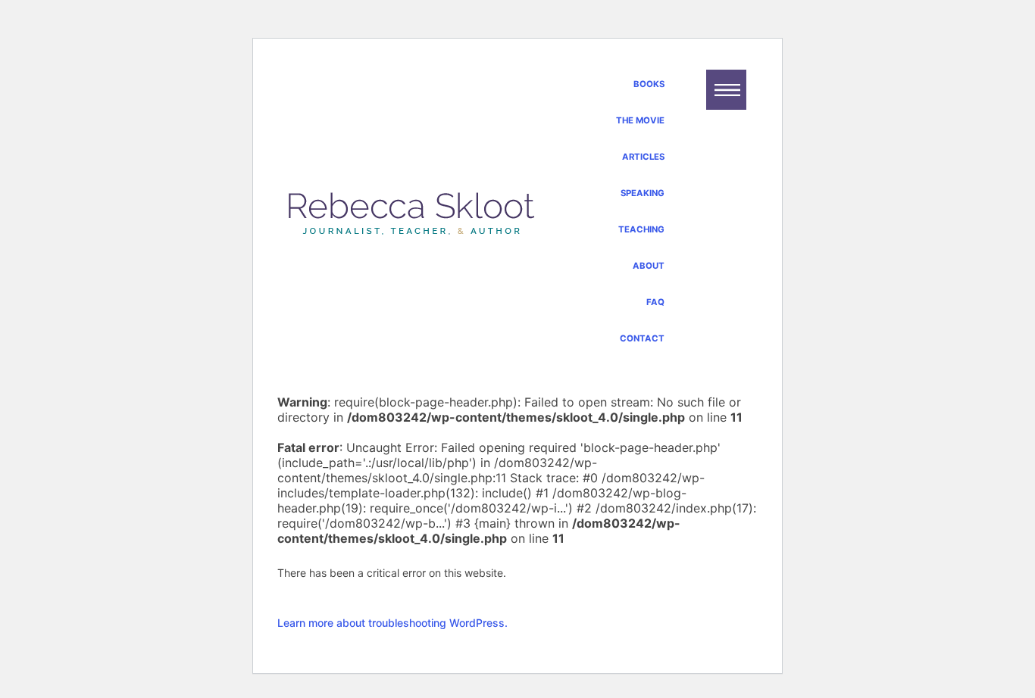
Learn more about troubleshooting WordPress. (392, 622)
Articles (643, 156)
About (648, 265)
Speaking (642, 193)
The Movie (640, 120)
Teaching (641, 229)
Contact (642, 338)
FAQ (655, 302)
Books (648, 84)
